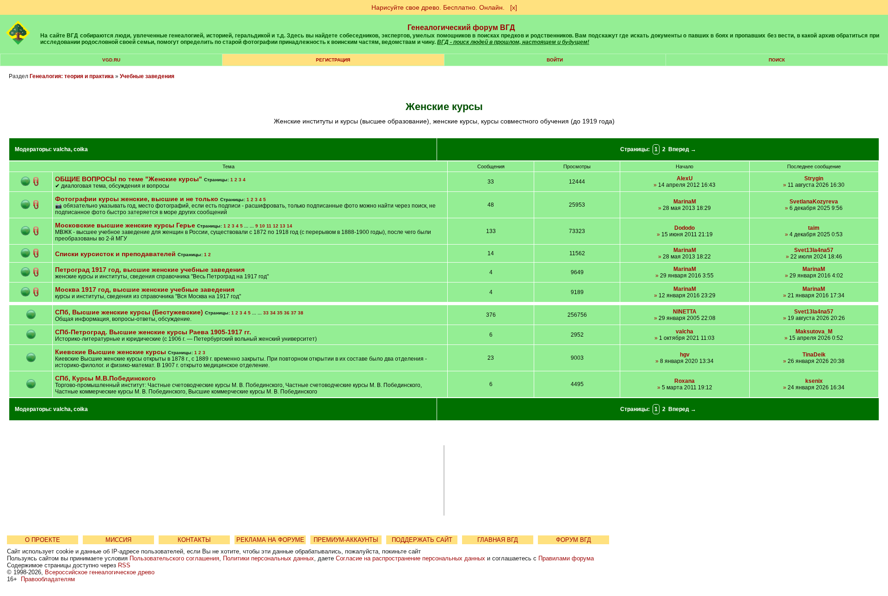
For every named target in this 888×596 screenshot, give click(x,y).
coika (81, 149)
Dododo (684, 228)
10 (262, 225)
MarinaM (684, 201)
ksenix (814, 381)
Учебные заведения (147, 76)
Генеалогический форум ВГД (461, 27)
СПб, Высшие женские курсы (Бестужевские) (129, 312)
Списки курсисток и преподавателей (115, 254)
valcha (62, 149)
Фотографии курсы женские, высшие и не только (136, 199)
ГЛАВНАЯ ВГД (497, 539)
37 (293, 312)
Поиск (777, 59)
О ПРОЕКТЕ (42, 539)
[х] (513, 7)
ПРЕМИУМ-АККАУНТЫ (346, 539)
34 (273, 312)
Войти (555, 59)
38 (300, 312)
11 (268, 225)
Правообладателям (48, 579)
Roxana (684, 381)
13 (282, 225)
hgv (685, 354)
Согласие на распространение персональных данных (410, 558)
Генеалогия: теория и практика (72, 76)
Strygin (813, 178)
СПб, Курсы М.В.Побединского (105, 378)
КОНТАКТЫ (194, 539)
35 (280, 312)
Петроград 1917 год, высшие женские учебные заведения (150, 269)
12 (275, 225)
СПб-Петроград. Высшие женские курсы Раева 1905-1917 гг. (153, 332)
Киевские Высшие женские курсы (110, 352)
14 (289, 225)
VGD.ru (111, 59)
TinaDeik (814, 354)
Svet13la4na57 (813, 250)
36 (287, 312)
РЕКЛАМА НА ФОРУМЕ (270, 539)
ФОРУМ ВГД (573, 539)
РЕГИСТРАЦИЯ (333, 59)
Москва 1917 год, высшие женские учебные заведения (144, 289)
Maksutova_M (814, 331)
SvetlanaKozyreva (813, 201)
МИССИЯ (118, 539)
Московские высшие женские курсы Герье (125, 225)
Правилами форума (566, 558)
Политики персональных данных (268, 558)
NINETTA (685, 311)
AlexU (685, 178)
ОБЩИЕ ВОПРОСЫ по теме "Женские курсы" (128, 179)
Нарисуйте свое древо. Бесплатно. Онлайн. (438, 7)
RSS (124, 565)
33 (266, 312)
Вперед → (682, 149)
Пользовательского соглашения (174, 558)
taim (814, 228)
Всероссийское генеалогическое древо (99, 572)
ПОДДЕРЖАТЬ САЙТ (422, 539)
